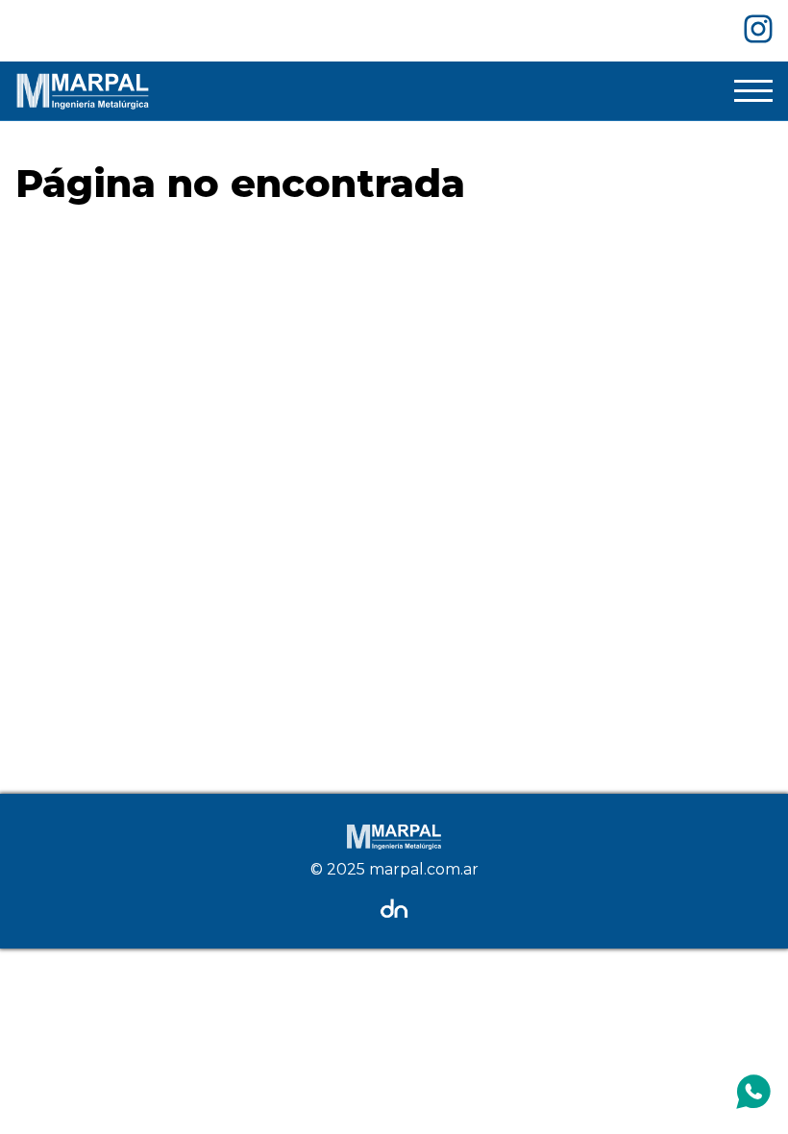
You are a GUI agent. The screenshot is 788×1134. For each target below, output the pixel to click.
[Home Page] (82, 91)
